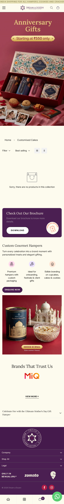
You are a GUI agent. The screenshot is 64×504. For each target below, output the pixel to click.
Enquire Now (12, 289)
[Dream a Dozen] (32, 8)
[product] (8, 499)
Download (17, 230)
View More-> (32, 396)
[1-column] (37, 150)
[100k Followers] (51, 487)
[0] (58, 7)
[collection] (24, 499)
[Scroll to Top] (58, 487)
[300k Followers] (44, 487)
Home (8, 139)
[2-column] (44, 150)
